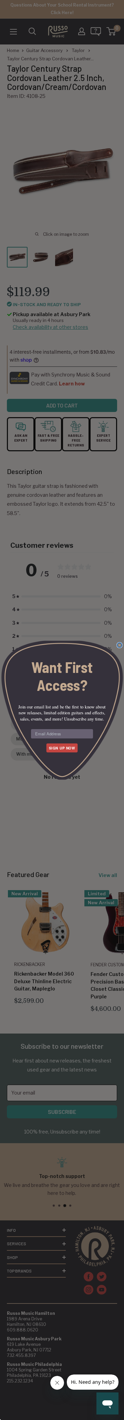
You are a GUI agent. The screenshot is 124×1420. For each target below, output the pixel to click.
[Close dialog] (119, 645)
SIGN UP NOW (62, 747)
